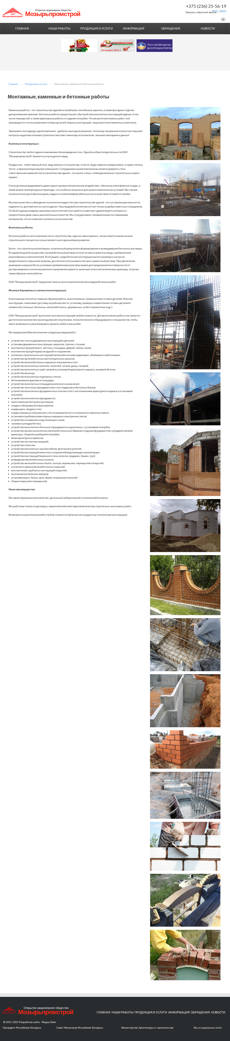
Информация (133, 28)
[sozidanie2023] (79, 45)
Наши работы (59, 28)
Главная (22, 28)
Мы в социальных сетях (208, 1027)
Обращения (170, 28)
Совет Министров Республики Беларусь (79, 1027)
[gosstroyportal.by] (154, 45)
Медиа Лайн (49, 1022)
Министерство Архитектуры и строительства (147, 1027)
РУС (215, 11)
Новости (208, 28)
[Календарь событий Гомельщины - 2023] (117, 45)
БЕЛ (223, 11)
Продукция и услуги (96, 28)
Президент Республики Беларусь (22, 1027)
